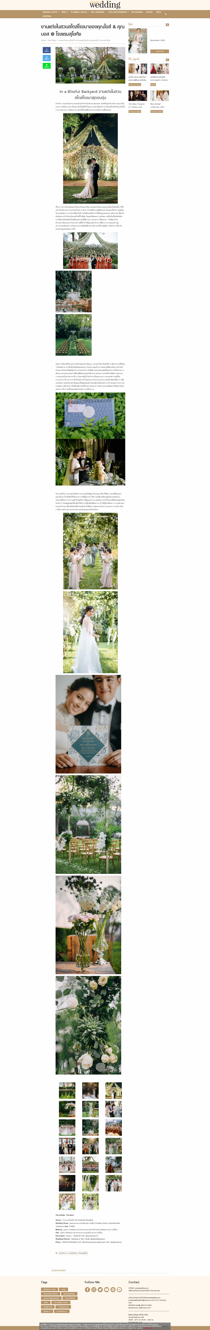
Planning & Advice (135, 85)
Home (43, 40)
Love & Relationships (51, 1298)
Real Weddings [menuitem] (97, 12)
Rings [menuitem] (63, 12)
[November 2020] (167, 24)
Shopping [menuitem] (47, 16)
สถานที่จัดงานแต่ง (61, 1302)
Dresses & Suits (49, 1289)
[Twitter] (100, 1289)
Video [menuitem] (158, 12)
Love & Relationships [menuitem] (117, 12)
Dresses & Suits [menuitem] (50, 12)
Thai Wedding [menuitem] (137, 12)
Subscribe (160, 51)
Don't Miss (52, 40)
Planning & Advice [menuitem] (79, 12)
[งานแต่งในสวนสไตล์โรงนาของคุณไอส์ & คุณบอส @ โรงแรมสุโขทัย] (167, 59)
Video (46, 1302)
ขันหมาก (47, 1311)
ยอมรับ (165, 1326)
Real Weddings (69, 1293)
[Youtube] (107, 1289)
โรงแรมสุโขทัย (83, 1253)
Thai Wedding (70, 1298)
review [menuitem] (149, 12)
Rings (63, 1289)
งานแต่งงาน (62, 1253)
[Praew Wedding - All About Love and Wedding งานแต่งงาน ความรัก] (105, 5)
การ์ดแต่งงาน (63, 1307)
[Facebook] (88, 1289)
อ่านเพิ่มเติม (147, 1328)
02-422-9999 (158, 1300)
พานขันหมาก (62, 1311)
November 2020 (157, 40)
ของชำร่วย (48, 1307)
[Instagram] (94, 1289)
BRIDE (153, 85)
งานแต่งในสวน (72, 1253)
